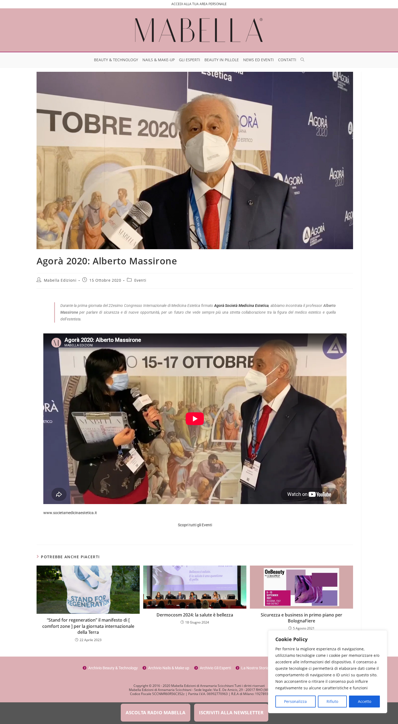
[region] (327, 671)
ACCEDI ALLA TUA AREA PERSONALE (199, 4)
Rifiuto (332, 701)
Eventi (140, 280)
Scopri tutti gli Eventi (195, 525)
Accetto (364, 701)
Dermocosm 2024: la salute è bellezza (194, 615)
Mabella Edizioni (60, 280)
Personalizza (295, 701)
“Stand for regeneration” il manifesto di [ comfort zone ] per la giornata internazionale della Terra (88, 626)
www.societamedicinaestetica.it (70, 513)
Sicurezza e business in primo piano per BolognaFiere (301, 618)
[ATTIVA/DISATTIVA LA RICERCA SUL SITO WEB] (302, 59)
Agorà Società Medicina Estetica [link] (241, 305)
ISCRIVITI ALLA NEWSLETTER (231, 712)
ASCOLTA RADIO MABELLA (155, 712)
